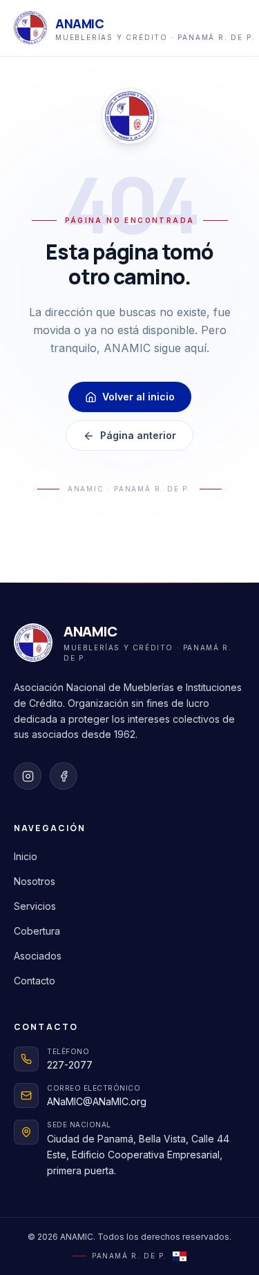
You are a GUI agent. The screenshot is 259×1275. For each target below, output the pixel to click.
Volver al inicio (138, 396)
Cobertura (37, 931)
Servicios (35, 906)
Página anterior (138, 435)
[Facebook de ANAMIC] (63, 776)
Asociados (37, 956)
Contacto (34, 980)
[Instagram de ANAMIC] (27, 776)
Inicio (25, 856)
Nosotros (34, 881)
